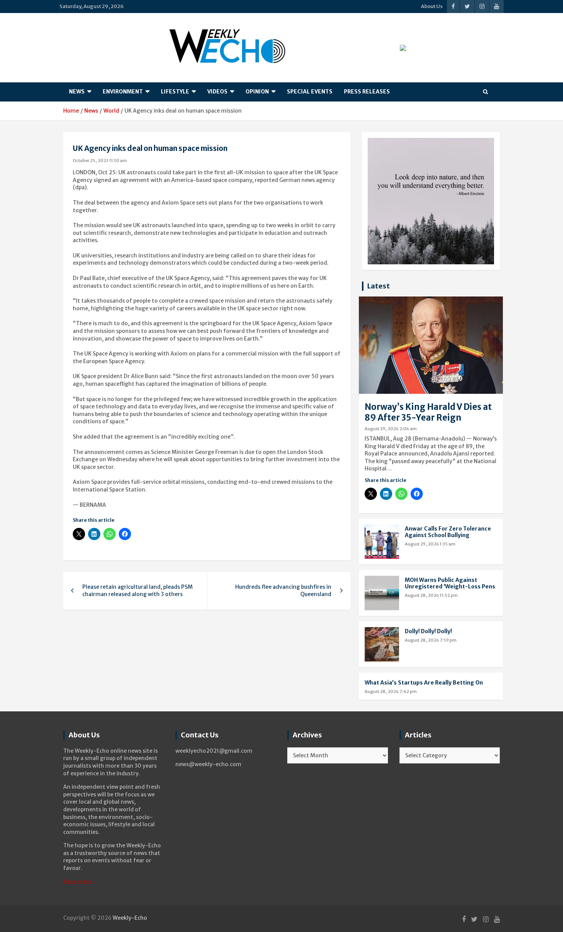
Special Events (309, 91)
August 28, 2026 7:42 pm (391, 691)
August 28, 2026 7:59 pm (431, 640)
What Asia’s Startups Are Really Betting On (424, 682)
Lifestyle (175, 91)
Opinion (257, 91)
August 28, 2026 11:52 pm (431, 595)
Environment (123, 91)
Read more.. (79, 881)
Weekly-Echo (130, 917)
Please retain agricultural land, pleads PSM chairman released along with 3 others (137, 590)
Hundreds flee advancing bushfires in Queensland (283, 590)
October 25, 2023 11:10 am (100, 160)
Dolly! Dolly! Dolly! (428, 631)
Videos (217, 91)
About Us (432, 6)
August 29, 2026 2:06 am (391, 428)
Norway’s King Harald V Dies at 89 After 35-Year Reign (428, 412)
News (77, 91)
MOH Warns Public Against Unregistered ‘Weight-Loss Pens (450, 583)
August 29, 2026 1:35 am (430, 544)
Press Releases (367, 91)
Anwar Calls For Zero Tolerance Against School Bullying (448, 532)
